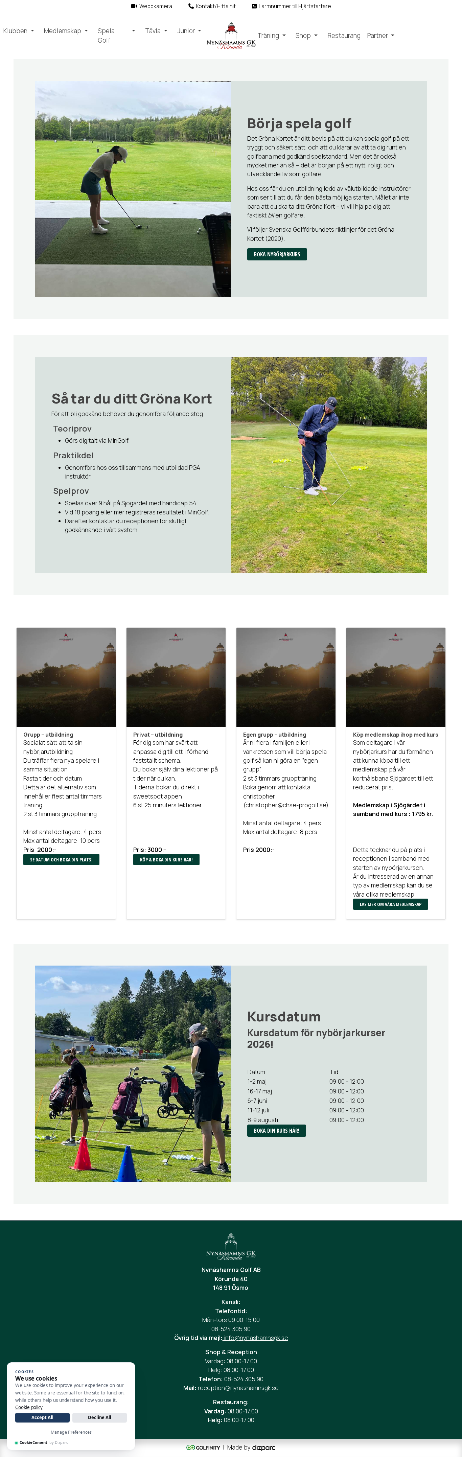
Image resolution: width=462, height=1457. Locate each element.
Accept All (42, 1417)
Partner (377, 35)
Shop (303, 35)
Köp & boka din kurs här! (166, 859)
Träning (268, 35)
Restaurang (344, 35)
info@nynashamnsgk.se (255, 1338)
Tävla (153, 30)
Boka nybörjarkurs (277, 254)
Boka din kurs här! (276, 1130)
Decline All (99, 1417)
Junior (186, 30)
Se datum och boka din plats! (61, 859)
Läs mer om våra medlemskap (390, 904)
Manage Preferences (71, 1432)
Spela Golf (106, 35)
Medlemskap (62, 30)
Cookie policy (29, 1407)
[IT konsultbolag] (264, 1447)
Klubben (15, 30)
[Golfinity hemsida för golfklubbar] (204, 1447)
